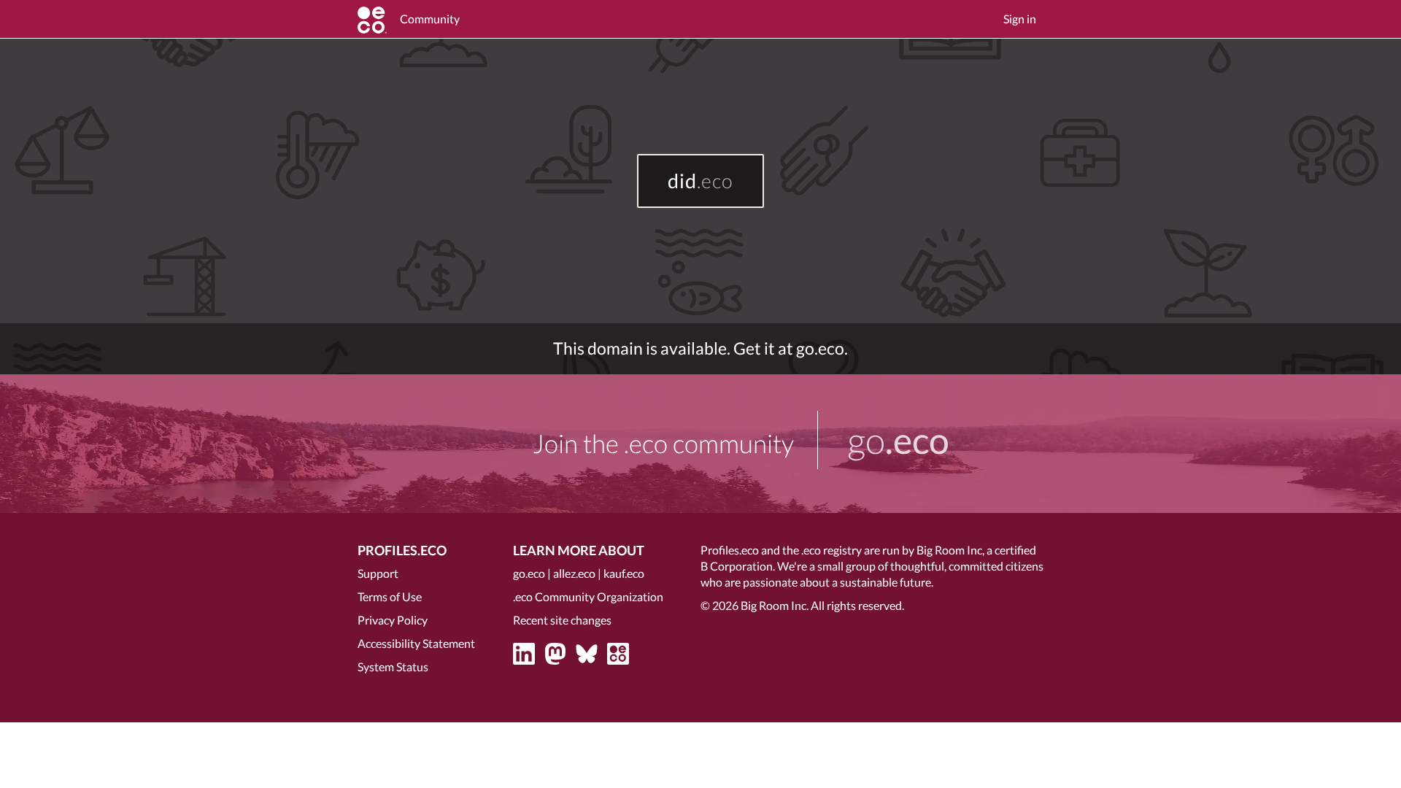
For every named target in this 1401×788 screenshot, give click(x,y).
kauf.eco (623, 573)
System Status (393, 666)
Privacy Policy (393, 620)
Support (378, 573)
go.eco (529, 573)
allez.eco (574, 573)
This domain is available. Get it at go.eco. (700, 348)
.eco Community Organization (588, 596)
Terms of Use (390, 596)
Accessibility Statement (416, 643)
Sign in (1019, 19)
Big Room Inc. (774, 605)
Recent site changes (562, 620)
